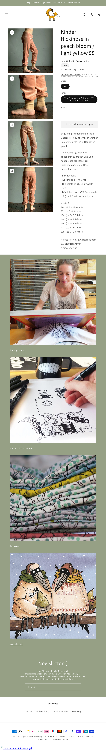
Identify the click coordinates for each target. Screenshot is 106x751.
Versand (81, 69)
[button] (6, 14)
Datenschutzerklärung (68, 736)
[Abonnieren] (77, 687)
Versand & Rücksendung (37, 711)
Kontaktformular (59, 711)
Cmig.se (23, 736)
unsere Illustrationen (21, 448)
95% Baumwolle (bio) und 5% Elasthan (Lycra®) (79, 99)
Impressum (44, 739)
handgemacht (17, 350)
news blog (76, 711)
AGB (81, 736)
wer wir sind (16, 644)
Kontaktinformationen (60, 739)
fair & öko (15, 546)
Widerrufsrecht (51, 736)
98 (65, 86)
